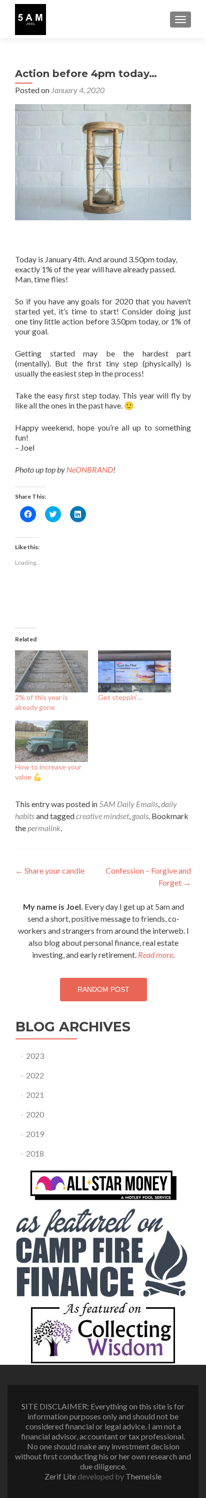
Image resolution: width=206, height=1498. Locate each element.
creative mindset (102, 816)
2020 (35, 1114)
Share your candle (49, 870)
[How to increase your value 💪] (51, 741)
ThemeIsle (144, 1476)
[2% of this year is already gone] (51, 671)
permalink (44, 828)
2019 (35, 1134)
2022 (35, 1075)
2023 (35, 1055)
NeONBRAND (89, 469)
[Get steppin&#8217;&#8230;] (134, 671)
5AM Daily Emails (128, 804)
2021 (35, 1094)
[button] (30, 19)
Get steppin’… (120, 697)
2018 (35, 1153)
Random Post (104, 989)
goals (140, 816)
